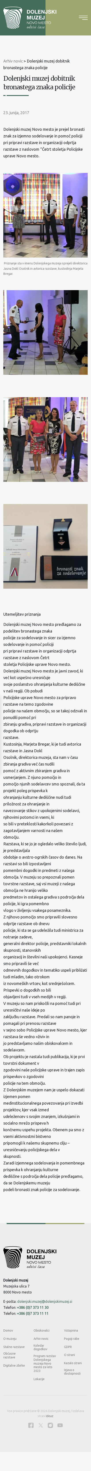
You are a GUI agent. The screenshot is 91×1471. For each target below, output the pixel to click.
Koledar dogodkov (40, 1347)
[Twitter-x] (40, 1425)
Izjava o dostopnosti (72, 1371)
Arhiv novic (41, 1338)
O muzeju (10, 1338)
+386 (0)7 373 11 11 (33, 1313)
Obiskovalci (41, 1330)
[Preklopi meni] (83, 17)
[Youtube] (60, 1425)
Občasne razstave (9, 1355)
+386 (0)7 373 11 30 (33, 1307)
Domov (8, 1330)
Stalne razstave (14, 1347)
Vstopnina (71, 1330)
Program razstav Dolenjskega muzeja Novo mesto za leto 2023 (45, 1363)
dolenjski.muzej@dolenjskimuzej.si (44, 1301)
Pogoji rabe (71, 1338)
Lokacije (39, 1379)
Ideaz (49, 1416)
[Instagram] (50, 1425)
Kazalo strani (73, 1363)
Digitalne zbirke (14, 1365)
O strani (69, 1355)
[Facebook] (31, 1425)
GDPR (68, 1347)
